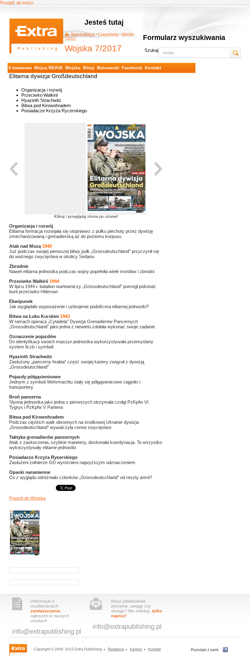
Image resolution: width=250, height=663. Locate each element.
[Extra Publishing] (21, 649)
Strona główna (83, 34)
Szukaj (151, 50)
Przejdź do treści (17, 2)
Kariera (136, 649)
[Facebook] (225, 649)
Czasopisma (108, 34)
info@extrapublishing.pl (46, 631)
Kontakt (154, 649)
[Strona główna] (37, 37)
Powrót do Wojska (27, 498)
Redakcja (116, 649)
